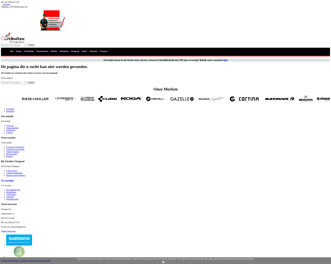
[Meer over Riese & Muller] (23, 103)
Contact (9, 132)
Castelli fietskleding (14, 173)
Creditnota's (11, 194)
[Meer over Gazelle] (170, 103)
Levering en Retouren (15, 147)
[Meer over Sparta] (294, 103)
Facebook (10, 109)
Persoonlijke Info (13, 190)
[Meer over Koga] (119, 103)
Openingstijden (12, 128)
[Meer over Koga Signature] (199, 103)
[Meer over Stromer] (53, 103)
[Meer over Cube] (95, 103)
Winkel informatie (8, 231)
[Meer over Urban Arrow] (75, 103)
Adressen (10, 197)
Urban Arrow (11, 171)
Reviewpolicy (12, 154)
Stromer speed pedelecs (15, 175)
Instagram (10, 111)
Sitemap (9, 156)
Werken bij (10, 130)
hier (225, 60)
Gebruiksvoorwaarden (15, 149)
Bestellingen (11, 192)
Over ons (10, 126)
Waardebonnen (12, 199)
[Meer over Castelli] (143, 103)
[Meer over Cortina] (232, 103)
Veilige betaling (12, 152)
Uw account (7, 180)
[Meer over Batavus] (267, 103)
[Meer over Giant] (313, 103)
